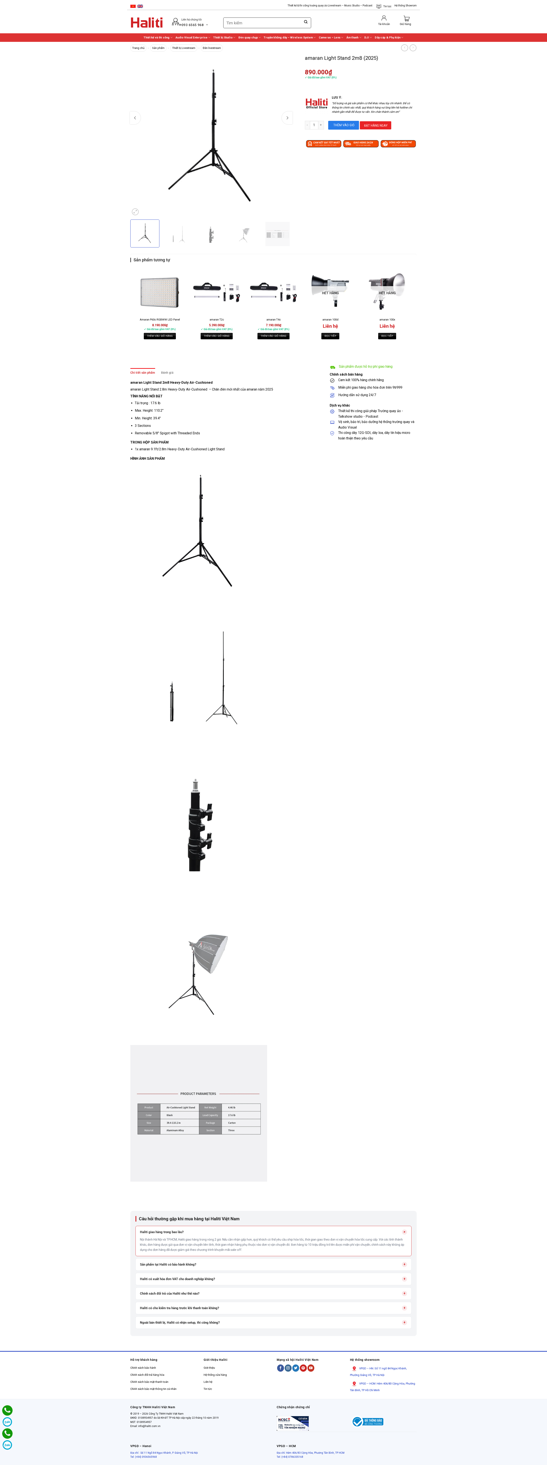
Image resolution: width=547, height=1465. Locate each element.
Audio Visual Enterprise (191, 37)
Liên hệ (208, 1381)
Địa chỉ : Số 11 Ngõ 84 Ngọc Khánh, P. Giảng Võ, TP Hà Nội (164, 1452)
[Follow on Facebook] (280, 1367)
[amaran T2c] (217, 291)
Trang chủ (138, 48)
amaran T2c (217, 319)
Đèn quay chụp (248, 37)
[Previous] (135, 117)
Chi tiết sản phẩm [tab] (142, 372)
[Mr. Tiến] (7, 1433)
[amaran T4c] (273, 291)
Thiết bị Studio (222, 37)
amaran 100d (330, 319)
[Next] (287, 117)
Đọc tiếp (330, 335)
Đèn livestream (212, 48)
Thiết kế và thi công (156, 37)
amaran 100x (387, 319)
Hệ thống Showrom (405, 5)
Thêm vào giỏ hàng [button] (160, 335)
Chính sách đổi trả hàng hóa (147, 1374)
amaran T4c (273, 319)
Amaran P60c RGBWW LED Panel (160, 319)
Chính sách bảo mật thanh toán (149, 1381)
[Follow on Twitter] (295, 1367)
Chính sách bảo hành (143, 1367)
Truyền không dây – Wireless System (288, 37)
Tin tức (387, 6)
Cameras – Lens (330, 37)
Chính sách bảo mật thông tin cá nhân (153, 1388)
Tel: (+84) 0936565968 (143, 1456)
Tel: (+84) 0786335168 (290, 1456)
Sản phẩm (158, 48)
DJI (366, 37)
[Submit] (306, 22)
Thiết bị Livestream (183, 48)
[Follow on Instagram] (288, 1367)
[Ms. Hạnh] (7, 1410)
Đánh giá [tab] (167, 372)
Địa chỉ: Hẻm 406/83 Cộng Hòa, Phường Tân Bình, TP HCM (310, 1452)
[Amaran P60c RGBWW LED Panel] (160, 291)
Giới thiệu (209, 1367)
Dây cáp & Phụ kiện (387, 37)
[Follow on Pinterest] (303, 1367)
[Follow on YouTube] (311, 1367)
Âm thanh (352, 37)
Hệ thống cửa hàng (215, 1374)
